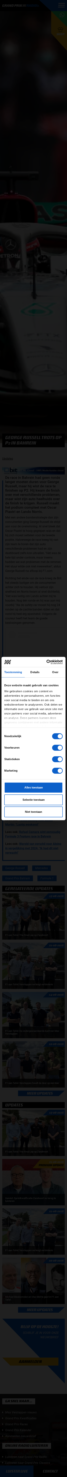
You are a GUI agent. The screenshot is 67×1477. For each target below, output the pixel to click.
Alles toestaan (33, 787)
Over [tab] (55, 672)
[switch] (57, 748)
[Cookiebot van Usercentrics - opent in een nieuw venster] (47, 662)
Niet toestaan (33, 811)
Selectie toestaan (34, 799)
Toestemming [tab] (13, 672)
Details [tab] (34, 672)
